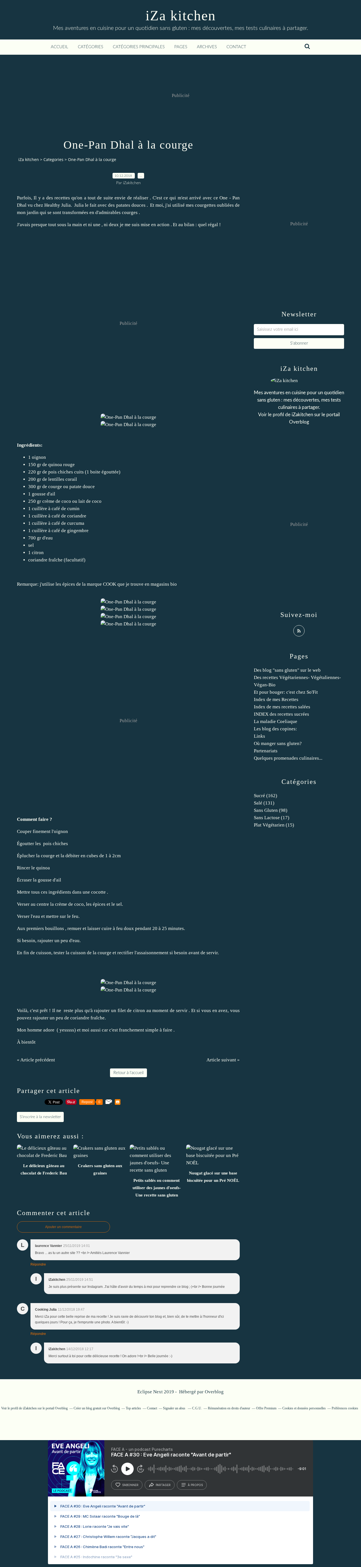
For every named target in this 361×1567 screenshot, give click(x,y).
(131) (264, 803)
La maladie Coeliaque (275, 721)
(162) (265, 795)
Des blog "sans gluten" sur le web (287, 670)
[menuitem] (59, 47)
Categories (53, 159)
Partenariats (266, 750)
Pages (180, 47)
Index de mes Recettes (276, 699)
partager (163, 1485)
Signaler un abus (174, 1408)
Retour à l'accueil (128, 1073)
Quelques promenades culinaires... (288, 758)
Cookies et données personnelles (304, 1408)
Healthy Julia (57, 205)
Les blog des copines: (275, 728)
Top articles (133, 1408)
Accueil (59, 47)
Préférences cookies (345, 1408)
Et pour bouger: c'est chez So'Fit (286, 692)
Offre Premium (266, 1408)
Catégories (90, 47)
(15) (274, 825)
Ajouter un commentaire (63, 1227)
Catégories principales (139, 47)
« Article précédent (36, 1060)
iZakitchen (302, 414)
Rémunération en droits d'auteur (229, 1408)
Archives (207, 47)
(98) (270, 810)
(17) (271, 817)
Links (259, 736)
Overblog (214, 1391)
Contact (236, 47)
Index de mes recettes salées (282, 706)
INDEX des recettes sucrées (281, 714)
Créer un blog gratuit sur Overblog (97, 1408)
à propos (195, 1485)
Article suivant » (223, 1060)
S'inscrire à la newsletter (40, 1117)
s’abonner (130, 1485)
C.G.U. (197, 1408)
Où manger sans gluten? (278, 743)
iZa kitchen (181, 15)
